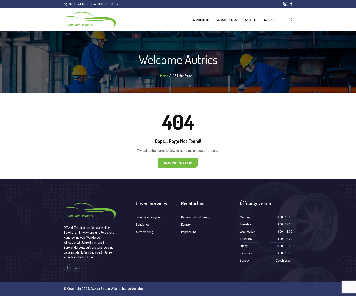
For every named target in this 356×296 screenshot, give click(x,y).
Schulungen (143, 224)
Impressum (188, 232)
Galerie (250, 20)
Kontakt (270, 20)
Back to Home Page (178, 163)
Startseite (201, 20)
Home (164, 76)
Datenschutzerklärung (195, 217)
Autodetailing (227, 20)
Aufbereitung (144, 232)
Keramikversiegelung (149, 217)
